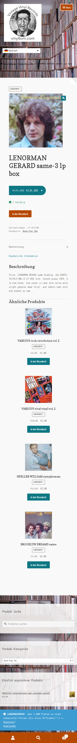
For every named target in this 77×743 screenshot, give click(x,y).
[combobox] (38, 660)
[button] (63, 98)
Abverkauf (9, 722)
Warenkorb (59, 735)
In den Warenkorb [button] (38, 361)
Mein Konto (13, 738)
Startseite (9, 64)
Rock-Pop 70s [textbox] (37, 660)
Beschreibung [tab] (16, 247)
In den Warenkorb (20, 214)
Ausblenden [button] (9, 726)
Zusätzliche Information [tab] (23, 256)
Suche (38, 738)
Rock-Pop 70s (25, 64)
